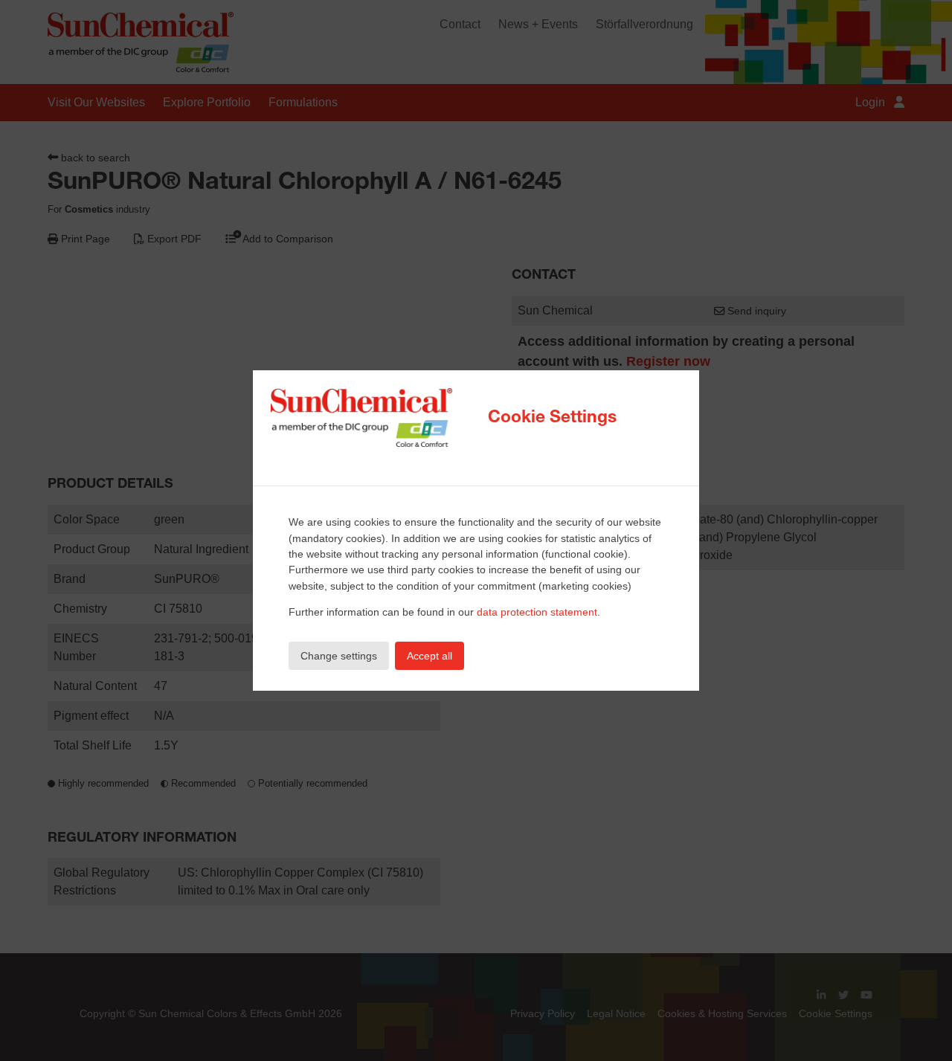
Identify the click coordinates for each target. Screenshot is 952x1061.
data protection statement (537, 612)
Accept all (429, 656)
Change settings (338, 656)
